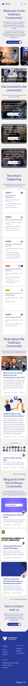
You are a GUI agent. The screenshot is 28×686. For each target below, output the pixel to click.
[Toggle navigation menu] (25, 4)
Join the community (13, 42)
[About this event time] (11, 202)
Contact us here (12, 494)
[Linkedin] (20, 683)
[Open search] (21, 4)
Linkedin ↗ (5, 654)
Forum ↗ (4, 649)
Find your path (13, 138)
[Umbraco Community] (5, 4)
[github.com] (22, 683)
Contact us (5, 667)
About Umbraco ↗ (7, 665)
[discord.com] (25, 683)
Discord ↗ (5, 652)
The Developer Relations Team (10, 663)
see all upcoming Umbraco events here (15, 185)
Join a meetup (13, 162)
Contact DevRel (13, 624)
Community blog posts (21, 599)
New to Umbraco (13, 114)
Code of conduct (20, 653)
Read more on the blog (20, 474)
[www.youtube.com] (17, 683)
